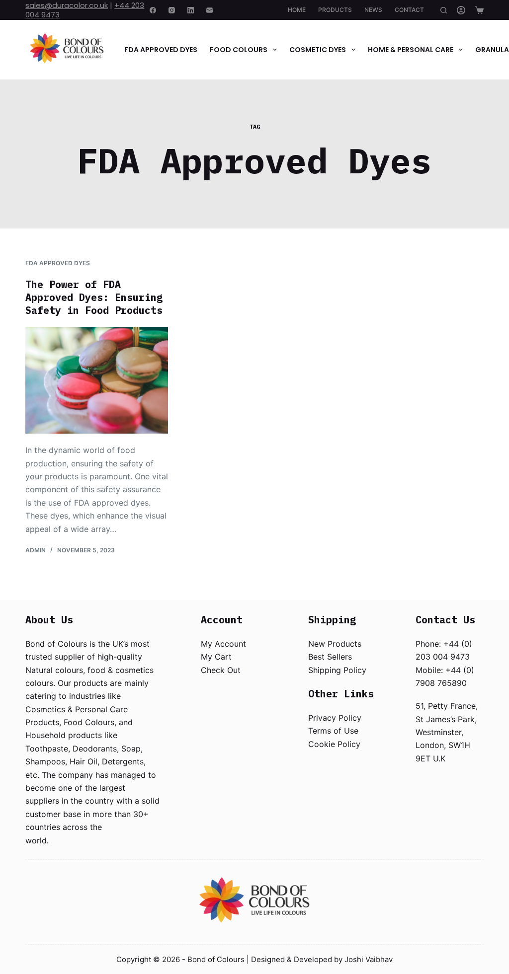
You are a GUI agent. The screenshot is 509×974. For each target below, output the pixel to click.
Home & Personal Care (410, 50)
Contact (409, 9)
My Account (223, 644)
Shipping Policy (337, 670)
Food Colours (238, 50)
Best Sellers (330, 657)
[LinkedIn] (190, 10)
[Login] (461, 10)
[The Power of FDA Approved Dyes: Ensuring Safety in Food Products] (96, 380)
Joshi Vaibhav (368, 959)
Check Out (221, 670)
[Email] (209, 10)
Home (297, 9)
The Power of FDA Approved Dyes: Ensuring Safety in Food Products (94, 297)
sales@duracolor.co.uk (66, 5)
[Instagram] (172, 10)
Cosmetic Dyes (317, 50)
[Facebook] (153, 10)
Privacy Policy (334, 718)
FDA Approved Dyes (160, 50)
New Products (334, 644)
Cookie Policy (334, 744)
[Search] (443, 10)
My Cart (216, 657)
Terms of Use (333, 731)
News (373, 9)
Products (335, 9)
